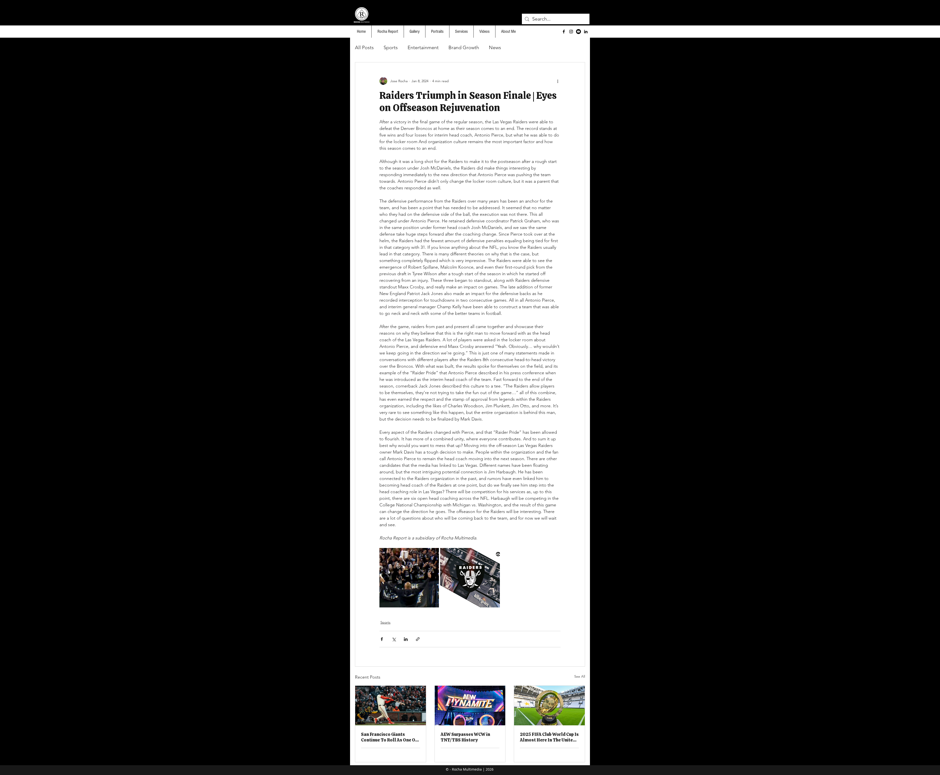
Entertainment (423, 47)
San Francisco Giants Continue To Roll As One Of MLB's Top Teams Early (389, 737)
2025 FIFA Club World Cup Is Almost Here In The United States (549, 737)
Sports (391, 47)
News (495, 47)
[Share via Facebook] (381, 639)
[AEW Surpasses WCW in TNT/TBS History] (470, 705)
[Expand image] (409, 577)
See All (579, 676)
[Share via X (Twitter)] (393, 639)
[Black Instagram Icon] (571, 31)
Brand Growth (463, 47)
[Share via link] (417, 639)
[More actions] (558, 81)
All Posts (364, 47)
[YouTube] (578, 31)
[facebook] (563, 31)
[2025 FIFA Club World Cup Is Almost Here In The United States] (549, 705)
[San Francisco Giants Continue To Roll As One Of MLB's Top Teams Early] (390, 705)
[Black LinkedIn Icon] (585, 31)
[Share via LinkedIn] (405, 639)
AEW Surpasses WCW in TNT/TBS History (465, 737)
